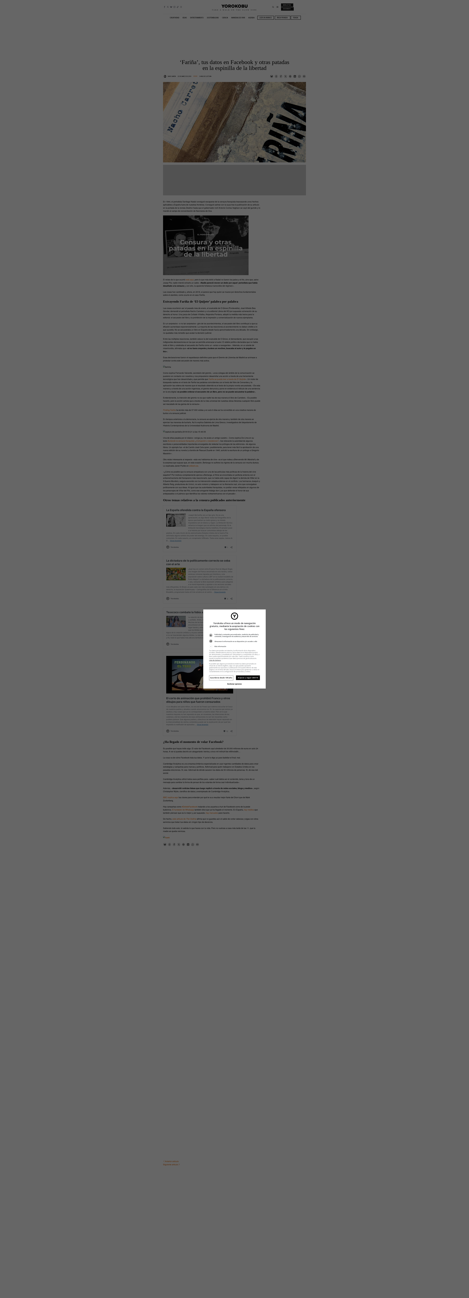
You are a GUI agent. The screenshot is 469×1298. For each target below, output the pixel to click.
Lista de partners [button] (215, 660)
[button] (234, 646)
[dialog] (234, 649)
